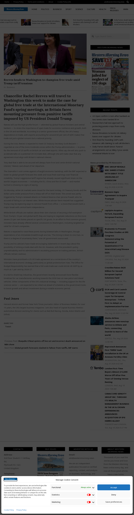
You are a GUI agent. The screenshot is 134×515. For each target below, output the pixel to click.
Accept (113, 487)
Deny (113, 494)
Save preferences (113, 501)
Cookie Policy (9, 510)
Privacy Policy (21, 510)
